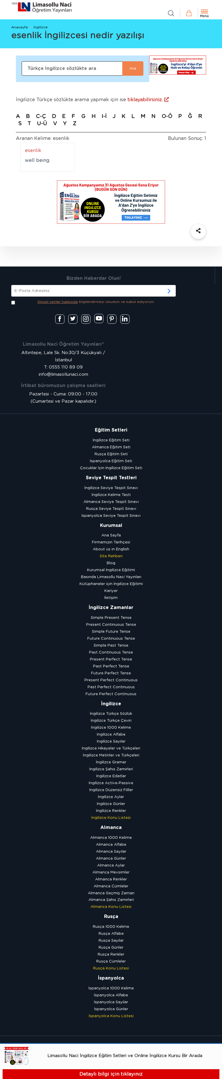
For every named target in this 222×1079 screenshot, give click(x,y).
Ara (132, 68)
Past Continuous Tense (111, 652)
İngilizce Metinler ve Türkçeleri (111, 755)
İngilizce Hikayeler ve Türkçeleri (111, 748)
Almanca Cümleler (111, 886)
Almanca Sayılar (111, 852)
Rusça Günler (111, 948)
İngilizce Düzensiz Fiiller (111, 790)
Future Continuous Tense (111, 639)
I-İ (104, 116)
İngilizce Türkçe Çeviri (111, 721)
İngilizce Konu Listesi (111, 818)
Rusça (111, 916)
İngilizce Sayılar (111, 741)
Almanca (111, 827)
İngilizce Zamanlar (111, 607)
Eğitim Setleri (111, 430)
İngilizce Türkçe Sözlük (111, 714)
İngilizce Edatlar (111, 776)
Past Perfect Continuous (111, 687)
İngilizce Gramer (111, 762)
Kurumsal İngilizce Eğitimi (111, 570)
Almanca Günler (111, 858)
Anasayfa (19, 27)
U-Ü (42, 123)
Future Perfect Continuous (111, 694)
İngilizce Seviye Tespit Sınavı (111, 488)
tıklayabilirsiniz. (145, 99)
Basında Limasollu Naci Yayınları (111, 577)
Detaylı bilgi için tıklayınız (111, 1073)
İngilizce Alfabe (111, 734)
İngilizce (41, 27)
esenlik (33, 150)
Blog (111, 563)
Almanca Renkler (111, 879)
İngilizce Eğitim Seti (111, 440)
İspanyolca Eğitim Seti (111, 461)
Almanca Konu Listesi (111, 907)
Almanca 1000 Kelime (111, 838)
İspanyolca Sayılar (111, 1002)
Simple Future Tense (111, 632)
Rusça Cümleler (111, 961)
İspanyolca (111, 978)
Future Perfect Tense (111, 673)
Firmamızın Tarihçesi (111, 542)
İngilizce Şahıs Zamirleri (111, 769)
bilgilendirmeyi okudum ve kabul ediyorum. (96, 301)
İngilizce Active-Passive (111, 783)
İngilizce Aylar (111, 797)
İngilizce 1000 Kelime (111, 728)
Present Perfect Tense (111, 659)
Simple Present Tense (111, 618)
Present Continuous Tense (111, 625)
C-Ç (41, 116)
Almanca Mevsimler (111, 872)
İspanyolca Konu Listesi (111, 1016)
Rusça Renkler (111, 954)
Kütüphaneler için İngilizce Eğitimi (111, 584)
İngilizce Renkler (111, 811)
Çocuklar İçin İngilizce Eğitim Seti (111, 468)
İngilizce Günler (111, 804)
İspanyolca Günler (111, 1009)
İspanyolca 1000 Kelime (111, 988)
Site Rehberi (111, 556)
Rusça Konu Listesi (111, 968)
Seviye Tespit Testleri (111, 477)
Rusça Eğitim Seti (111, 454)
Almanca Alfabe (111, 845)
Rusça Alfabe (111, 934)
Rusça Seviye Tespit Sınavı (111, 509)
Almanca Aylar (111, 865)
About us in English (111, 549)
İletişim (111, 598)
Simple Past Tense (111, 645)
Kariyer (111, 591)
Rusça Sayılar (111, 941)
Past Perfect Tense (111, 666)
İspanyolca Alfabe (111, 995)
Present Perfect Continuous (111, 680)
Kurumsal (111, 525)
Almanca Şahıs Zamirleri (111, 900)
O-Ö (167, 116)
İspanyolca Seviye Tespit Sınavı (111, 516)
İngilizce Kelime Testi (111, 495)
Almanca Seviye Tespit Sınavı (111, 502)
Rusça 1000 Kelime (111, 927)
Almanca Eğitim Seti (111, 447)
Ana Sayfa (111, 535)
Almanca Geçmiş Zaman (111, 893)
